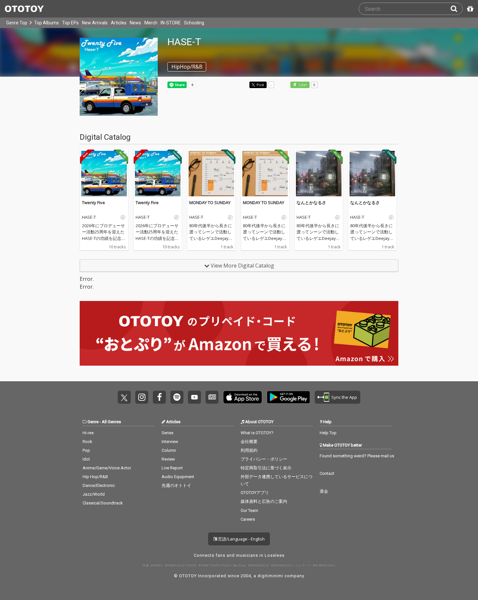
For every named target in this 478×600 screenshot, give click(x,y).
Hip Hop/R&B (95, 476)
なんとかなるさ (311, 202)
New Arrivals (95, 22)
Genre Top (16, 22)
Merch (150, 22)
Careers (248, 519)
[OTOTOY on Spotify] (176, 397)
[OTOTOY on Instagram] (141, 397)
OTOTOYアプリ (255, 492)
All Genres (111, 421)
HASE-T (89, 217)
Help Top (328, 432)
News (135, 22)
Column (169, 450)
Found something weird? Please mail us (357, 455)
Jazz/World (94, 494)
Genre (93, 421)
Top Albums (46, 22)
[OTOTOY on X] (124, 397)
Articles (118, 22)
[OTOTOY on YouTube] (194, 397)
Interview (170, 441)
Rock (87, 441)
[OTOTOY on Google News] (212, 397)
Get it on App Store (242, 397)
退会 (324, 491)
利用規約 (249, 450)
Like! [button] (302, 85)
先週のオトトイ (176, 485)
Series (167, 432)
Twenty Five (93, 202)
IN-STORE (171, 22)
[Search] (456, 9)
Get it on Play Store (288, 397)
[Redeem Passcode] (469, 8)
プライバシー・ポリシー (264, 459)
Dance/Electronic (99, 485)
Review (168, 459)
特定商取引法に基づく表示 (266, 467)
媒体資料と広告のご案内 (264, 501)
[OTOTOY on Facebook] (159, 397)
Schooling (194, 22)
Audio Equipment (178, 476)
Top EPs (70, 22)
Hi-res (88, 432)
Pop (86, 450)
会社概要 (249, 441)
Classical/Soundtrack (103, 503)
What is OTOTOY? (257, 432)
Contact (327, 473)
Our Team (249, 510)
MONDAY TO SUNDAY (210, 202)
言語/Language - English (241, 539)
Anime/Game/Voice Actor (107, 467)
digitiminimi (270, 575)
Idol (86, 459)
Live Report (172, 467)
